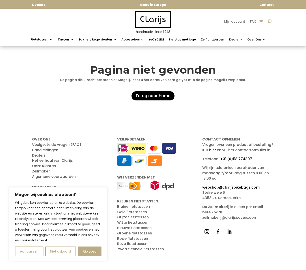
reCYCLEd (156, 40)
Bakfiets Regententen (95, 40)
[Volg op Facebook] (218, 231)
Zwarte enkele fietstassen (140, 249)
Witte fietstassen (133, 222)
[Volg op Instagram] (207, 231)
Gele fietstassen (132, 212)
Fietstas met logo (182, 40)
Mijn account (234, 22)
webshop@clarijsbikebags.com (231, 187)
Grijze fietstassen (133, 217)
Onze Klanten (44, 165)
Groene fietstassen (134, 233)
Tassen (63, 40)
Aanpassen (29, 251)
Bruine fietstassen (133, 206)
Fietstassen (39, 40)
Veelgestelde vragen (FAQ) (56, 144)
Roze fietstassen (132, 243)
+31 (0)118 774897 (236, 159)
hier (212, 150)
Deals (233, 40)
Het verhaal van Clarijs (52, 160)
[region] (58, 224)
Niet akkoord (60, 251)
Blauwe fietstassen (134, 227)
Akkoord (90, 251)
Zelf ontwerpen (212, 40)
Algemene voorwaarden (54, 176)
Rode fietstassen (132, 238)
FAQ (253, 22)
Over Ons (254, 40)
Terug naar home (153, 95)
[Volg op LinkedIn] (229, 231)
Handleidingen (45, 150)
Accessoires (130, 40)
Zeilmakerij (42, 171)
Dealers (39, 155)
